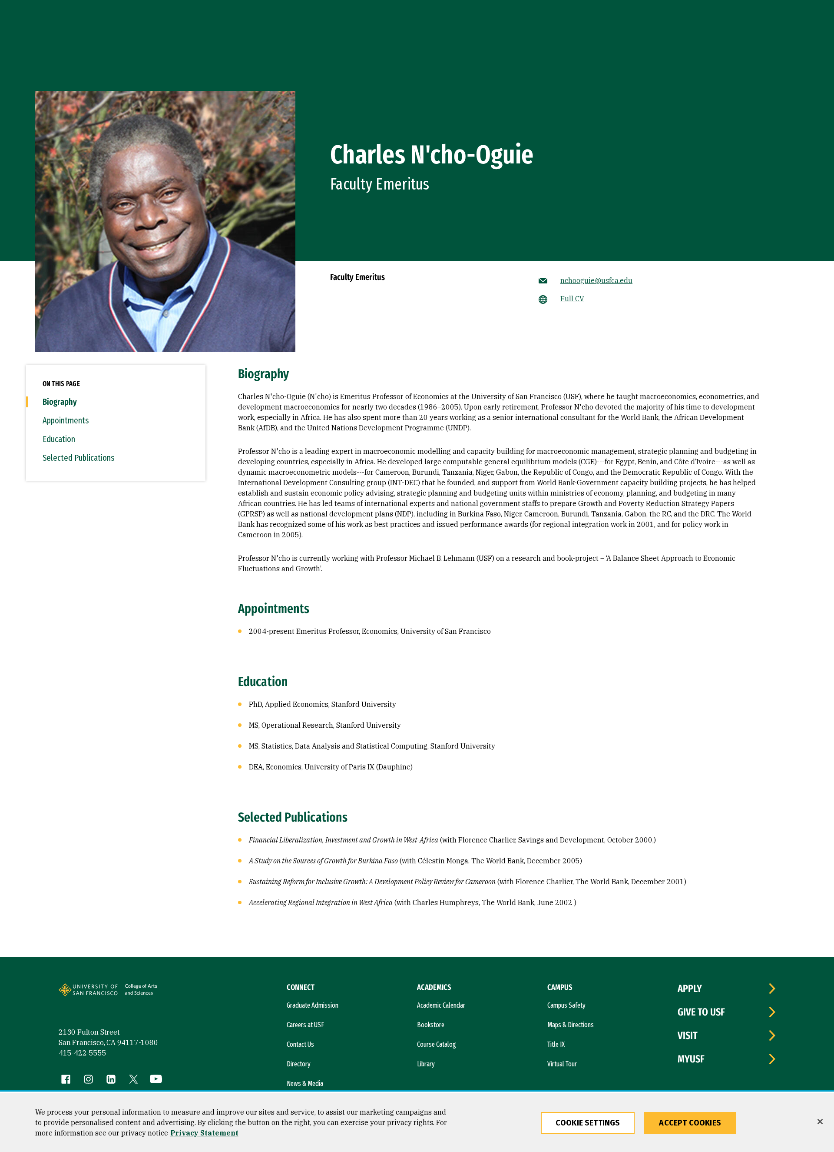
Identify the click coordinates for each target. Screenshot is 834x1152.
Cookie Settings (588, 1123)
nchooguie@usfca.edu (596, 280)
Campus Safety (566, 1005)
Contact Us (300, 1044)
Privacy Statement (204, 1133)
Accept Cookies (690, 1123)
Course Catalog (436, 1044)
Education (59, 439)
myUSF (691, 1059)
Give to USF (701, 1012)
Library (426, 1064)
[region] (417, 1122)
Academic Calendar (441, 1005)
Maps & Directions (570, 1025)
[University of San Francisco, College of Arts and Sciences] (153, 993)
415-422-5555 (82, 1053)
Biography (60, 401)
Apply (690, 988)
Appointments (66, 420)
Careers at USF (305, 1025)
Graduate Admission (312, 1005)
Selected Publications (78, 458)
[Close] (820, 1121)
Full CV (572, 298)
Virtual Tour (562, 1064)
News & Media (305, 1083)
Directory (299, 1064)
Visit (688, 1035)
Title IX (556, 1044)
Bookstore (430, 1025)
